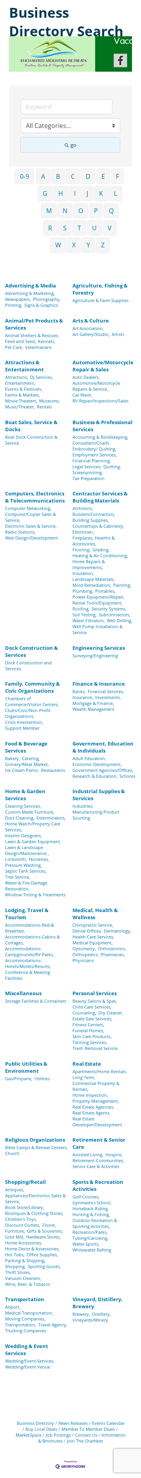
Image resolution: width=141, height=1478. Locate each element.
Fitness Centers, (88, 1024)
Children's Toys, (21, 1219)
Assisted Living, (87, 1154)
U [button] (94, 228)
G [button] (45, 193)
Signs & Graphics (41, 305)
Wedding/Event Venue (27, 1367)
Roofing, (81, 609)
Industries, (83, 806)
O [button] (80, 210)
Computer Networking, (28, 508)
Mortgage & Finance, (93, 703)
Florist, (49, 1225)
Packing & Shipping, (25, 1260)
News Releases (73, 1423)
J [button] (87, 193)
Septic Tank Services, (26, 871)
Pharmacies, (113, 954)
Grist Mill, (14, 1237)
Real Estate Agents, (91, 1113)
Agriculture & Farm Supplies (100, 300)
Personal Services (94, 993)
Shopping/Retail (25, 1181)
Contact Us (86, 1435)
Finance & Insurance (98, 683)
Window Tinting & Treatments (35, 895)
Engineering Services (98, 647)
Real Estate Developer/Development (97, 1122)
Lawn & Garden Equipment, (33, 841)
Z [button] (103, 245)
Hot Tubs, (15, 1254)
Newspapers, (18, 299)
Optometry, (84, 948)
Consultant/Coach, (91, 443)
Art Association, (88, 328)
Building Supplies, (90, 520)
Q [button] (111, 210)
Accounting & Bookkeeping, (100, 437)
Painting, (122, 585)
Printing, (13, 305)
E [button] (103, 176)
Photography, (47, 299)
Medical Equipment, (92, 943)
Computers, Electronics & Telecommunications (35, 497)
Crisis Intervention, (24, 722)
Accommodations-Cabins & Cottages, (32, 940)
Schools (127, 776)
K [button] (101, 193)
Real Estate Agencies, (93, 1107)
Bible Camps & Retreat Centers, (36, 1147)
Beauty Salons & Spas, (94, 1001)
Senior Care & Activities (95, 1166)
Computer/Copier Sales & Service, (30, 517)
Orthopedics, (85, 954)
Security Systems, (109, 609)
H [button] (60, 193)
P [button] (96, 210)
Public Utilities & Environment (26, 1067)
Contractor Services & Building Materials (100, 497)
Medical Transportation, (29, 1313)
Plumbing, (82, 591)
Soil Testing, (84, 615)
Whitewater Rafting (91, 1250)
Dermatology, (117, 931)
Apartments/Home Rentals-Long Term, (99, 1074)
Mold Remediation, (91, 585)
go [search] (73, 144)
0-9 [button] (24, 176)
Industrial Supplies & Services (98, 795)
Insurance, (82, 697)
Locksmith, (16, 859)
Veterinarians (38, 347)
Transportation (24, 1299)
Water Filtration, (88, 620)
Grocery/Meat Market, (27, 764)
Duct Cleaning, (19, 818)
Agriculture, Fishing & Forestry (100, 289)
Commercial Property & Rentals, (95, 1086)
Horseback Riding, (90, 1208)
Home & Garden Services (25, 795)
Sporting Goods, (44, 1266)
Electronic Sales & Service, (31, 526)
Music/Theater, (20, 407)
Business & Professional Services (102, 426)
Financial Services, (106, 691)
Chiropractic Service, (92, 925)
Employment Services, (94, 455)
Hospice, (114, 1154)
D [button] (88, 176)
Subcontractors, (114, 615)
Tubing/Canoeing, (90, 1238)
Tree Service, (17, 877)
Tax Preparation (88, 478)
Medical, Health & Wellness (95, 914)
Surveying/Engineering (95, 655)
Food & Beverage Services (26, 747)
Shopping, (15, 1266)
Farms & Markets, (22, 395)
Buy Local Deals (41, 1429)
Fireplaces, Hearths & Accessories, (93, 541)
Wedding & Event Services (26, 1350)
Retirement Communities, (98, 1160)
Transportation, (20, 1325)
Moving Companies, (25, 1319)
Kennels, (46, 341)
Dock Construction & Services (31, 651)
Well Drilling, (119, 620)
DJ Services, (41, 377)
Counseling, (84, 1013)
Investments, (108, 697)
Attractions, (16, 377)
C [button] (73, 176)
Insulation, (83, 573)
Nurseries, (39, 859)
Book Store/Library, (24, 1207)
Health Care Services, (93, 937)
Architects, (82, 508)
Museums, (49, 401)
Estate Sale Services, (92, 1019)
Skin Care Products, (92, 1036)
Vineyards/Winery (90, 1320)
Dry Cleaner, (110, 1013)
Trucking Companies (25, 1330)
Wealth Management (93, 709)
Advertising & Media (30, 285)
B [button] (58, 176)
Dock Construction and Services (28, 665)
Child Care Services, (92, 1007)
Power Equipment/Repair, (98, 597)
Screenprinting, (87, 472)
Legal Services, (86, 466)
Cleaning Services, (23, 806)
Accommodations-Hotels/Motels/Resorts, (28, 963)
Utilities (42, 1078)
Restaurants (53, 770)
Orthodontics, (112, 948)
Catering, (31, 758)
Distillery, (101, 1314)
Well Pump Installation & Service (97, 629)
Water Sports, (85, 1244)
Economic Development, (97, 764)
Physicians (83, 960)
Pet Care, (14, 347)
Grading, (101, 550)
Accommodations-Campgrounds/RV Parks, (29, 951)
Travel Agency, (52, 1325)
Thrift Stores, (18, 1272)
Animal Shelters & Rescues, (32, 335)
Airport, (12, 1307)
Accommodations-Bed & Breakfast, (29, 928)
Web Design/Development (31, 538)
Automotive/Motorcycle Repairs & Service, (96, 386)
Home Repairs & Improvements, (88, 564)
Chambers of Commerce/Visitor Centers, (32, 701)
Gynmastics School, (92, 1202)
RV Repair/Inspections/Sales (100, 401)
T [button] (79, 228)
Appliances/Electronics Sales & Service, (35, 1198)
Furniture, (15, 1231)
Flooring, (81, 550)
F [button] (117, 176)
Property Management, (95, 1101)
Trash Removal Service (95, 1048)
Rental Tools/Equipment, (97, 603)
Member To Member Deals (88, 1429)
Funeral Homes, (88, 1030)
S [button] (65, 228)
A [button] (43, 176)
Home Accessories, (23, 1243)
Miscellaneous (23, 993)
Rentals (44, 407)
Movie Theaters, (21, 401)
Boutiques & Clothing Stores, (34, 1213)
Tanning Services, (89, 1042)
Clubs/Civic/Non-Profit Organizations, (28, 713)
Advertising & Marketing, (30, 293)
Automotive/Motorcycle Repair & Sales (103, 366)
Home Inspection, (90, 1095)
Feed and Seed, (20, 341)
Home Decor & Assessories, (32, 1249)
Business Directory (35, 1423)
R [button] (50, 228)
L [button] (115, 193)
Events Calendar (108, 1423)
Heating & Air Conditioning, (100, 555)
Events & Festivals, (23, 389)
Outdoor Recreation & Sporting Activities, (94, 1223)
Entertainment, (20, 383)
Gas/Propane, (19, 1078)
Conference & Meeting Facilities (27, 975)
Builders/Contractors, (93, 514)
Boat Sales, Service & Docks (31, 426)
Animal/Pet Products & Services (34, 324)
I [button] (75, 193)
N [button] (65, 210)
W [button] (58, 245)
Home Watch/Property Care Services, (32, 827)
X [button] (74, 245)
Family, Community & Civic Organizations (32, 687)
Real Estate (86, 1063)
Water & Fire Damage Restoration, (26, 886)
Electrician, (83, 532)
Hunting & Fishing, (91, 1214)
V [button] (110, 228)
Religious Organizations (35, 1139)
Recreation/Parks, (90, 1232)
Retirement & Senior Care (98, 1143)
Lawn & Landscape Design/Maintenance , (27, 850)
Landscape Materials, (93, 579)
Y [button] (88, 245)
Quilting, (112, 466)
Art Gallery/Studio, (91, 334)
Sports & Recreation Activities (97, 1185)
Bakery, (12, 758)
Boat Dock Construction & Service (31, 440)
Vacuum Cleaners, (23, 1278)
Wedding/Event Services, (29, 1361)
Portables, (105, 591)
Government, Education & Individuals (103, 747)
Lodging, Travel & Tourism (27, 914)
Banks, (79, 691)
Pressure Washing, (23, 865)
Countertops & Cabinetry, (98, 526)
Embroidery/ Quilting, (94, 449)
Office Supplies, (42, 1254)
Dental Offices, (87, 931)
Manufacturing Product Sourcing (95, 815)
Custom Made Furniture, (29, 812)
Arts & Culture (90, 320)
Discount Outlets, (22, 1225)
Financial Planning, (91, 461)
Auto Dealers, (85, 377)
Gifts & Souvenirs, (45, 1231)
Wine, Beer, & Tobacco (27, 1284)
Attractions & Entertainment (24, 366)
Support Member (22, 728)
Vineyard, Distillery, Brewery (97, 1303)
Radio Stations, (20, 532)
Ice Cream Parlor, (22, 770)
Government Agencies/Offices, (102, 770)
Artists (118, 334)
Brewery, (81, 1314)
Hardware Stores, (43, 1237)
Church (12, 1153)
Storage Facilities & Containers (35, 1001)
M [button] (49, 210)
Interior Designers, (23, 835)
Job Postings (58, 1435)
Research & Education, (95, 776)
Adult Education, (89, 758)
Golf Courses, (85, 1197)
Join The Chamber (85, 1441)
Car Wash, (82, 395)
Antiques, (14, 1189)
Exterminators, (51, 818)
